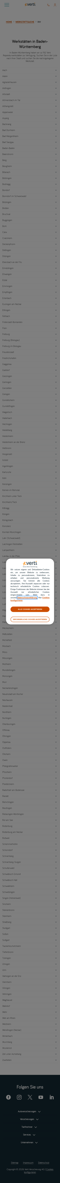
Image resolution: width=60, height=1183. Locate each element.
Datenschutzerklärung (27, 598)
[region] (30, 591)
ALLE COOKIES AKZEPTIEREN (30, 609)
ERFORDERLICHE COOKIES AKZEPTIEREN (30, 619)
